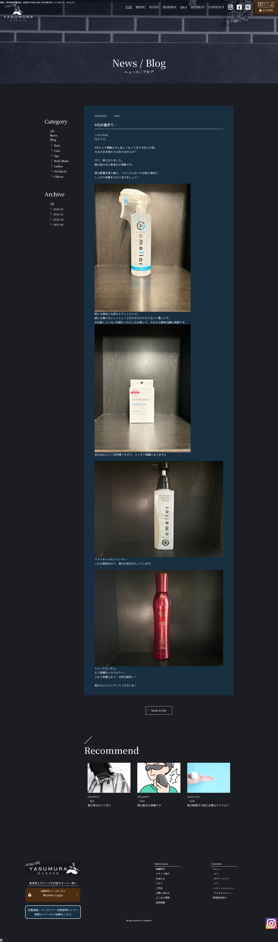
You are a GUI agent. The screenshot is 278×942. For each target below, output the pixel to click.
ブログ (159, 883)
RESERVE (169, 7)
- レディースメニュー (223, 888)
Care (57, 151)
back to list (158, 710)
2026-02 (58, 209)
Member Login (52, 893)
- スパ (215, 873)
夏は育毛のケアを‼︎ (99, 805)
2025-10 (58, 219)
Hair (57, 145)
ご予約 (159, 888)
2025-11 (58, 214)
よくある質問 (162, 897)
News (53, 135)
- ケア (215, 883)
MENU (140, 7)
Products (60, 171)
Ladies (58, 166)
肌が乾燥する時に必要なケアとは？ (208, 805)
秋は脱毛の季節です (149, 805)
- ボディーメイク (221, 878)
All (52, 131)
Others (58, 177)
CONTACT (216, 7)
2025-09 (58, 224)
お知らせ (160, 878)
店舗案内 (160, 868)
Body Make (61, 161)
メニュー (217, 868)
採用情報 (160, 902)
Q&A (183, 7)
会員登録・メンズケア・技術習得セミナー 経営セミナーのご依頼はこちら (53, 912)
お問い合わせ (162, 892)
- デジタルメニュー (222, 892)
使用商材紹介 (219, 897)
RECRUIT (198, 7)
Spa (56, 156)
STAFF (154, 7)
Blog (53, 139)
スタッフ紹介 (162, 873)
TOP (128, 7)
